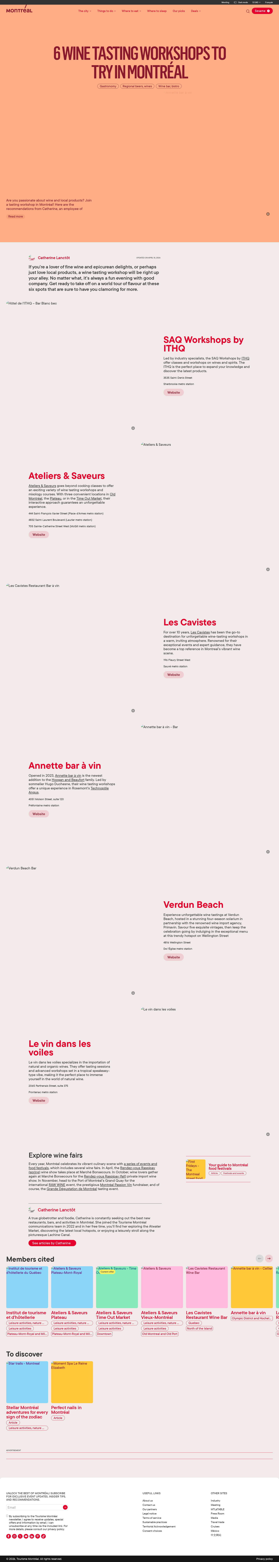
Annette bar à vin (68, 775)
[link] (52, 1243)
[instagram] (14, 1536)
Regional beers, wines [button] (137, 86)
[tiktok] (43, 1536)
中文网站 (216, 1535)
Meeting (225, 2)
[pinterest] (37, 1536)
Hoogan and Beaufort (68, 779)
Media (214, 1518)
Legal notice (150, 1513)
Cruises (215, 1526)
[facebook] (8, 1536)
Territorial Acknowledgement (159, 1526)
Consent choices (152, 1530)
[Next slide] (269, 1258)
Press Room (217, 1513)
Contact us (149, 1505)
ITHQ (245, 358)
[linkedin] (31, 1536)
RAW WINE (57, 1184)
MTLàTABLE (218, 1509)
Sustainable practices (155, 1522)
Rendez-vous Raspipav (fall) (105, 1176)
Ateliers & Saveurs (42, 485)
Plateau (55, 498)
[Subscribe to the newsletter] (65, 1507)
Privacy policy (264, 1559)
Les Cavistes (200, 632)
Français (269, 2)
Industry (215, 1500)
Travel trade (217, 1522)
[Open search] (248, 11)
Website (173, 392)
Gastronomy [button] (108, 86)
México (215, 1530)
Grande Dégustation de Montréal (72, 1189)
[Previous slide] (259, 1258)
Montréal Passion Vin (116, 1184)
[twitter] (20, 1536)
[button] (15, 216)
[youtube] (26, 1536)
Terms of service (152, 1518)
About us (148, 1500)
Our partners (150, 1509)
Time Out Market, (89, 498)
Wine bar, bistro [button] (168, 86)
